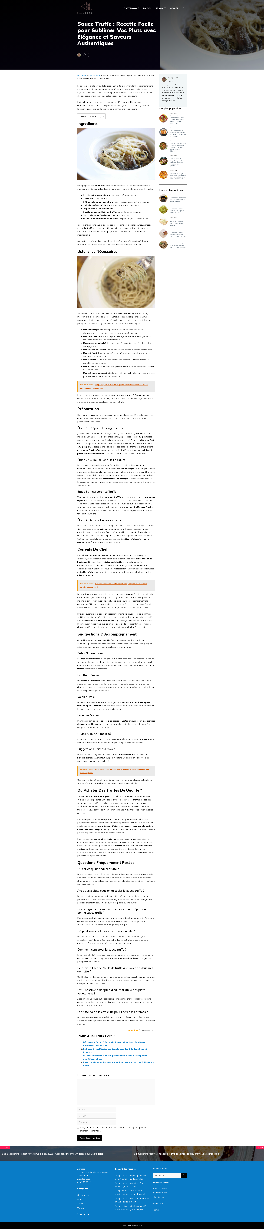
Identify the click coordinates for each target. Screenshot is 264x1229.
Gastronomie (131, 8)
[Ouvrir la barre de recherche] (183, 8)
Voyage (174, 8)
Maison (147, 8)
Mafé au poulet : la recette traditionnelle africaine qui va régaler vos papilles (178, 133)
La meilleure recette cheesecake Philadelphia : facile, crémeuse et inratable (176, 1153)
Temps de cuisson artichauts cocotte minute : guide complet (178, 234)
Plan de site (158, 1197)
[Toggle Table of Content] (101, 116)
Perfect (156, 1210)
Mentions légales (161, 1188)
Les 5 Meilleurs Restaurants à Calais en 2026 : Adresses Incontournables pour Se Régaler (52, 1153)
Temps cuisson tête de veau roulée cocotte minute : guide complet (178, 246)
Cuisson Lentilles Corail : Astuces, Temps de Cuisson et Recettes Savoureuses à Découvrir (178, 147)
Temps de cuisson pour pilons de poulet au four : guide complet (178, 199)
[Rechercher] (184, 1175)
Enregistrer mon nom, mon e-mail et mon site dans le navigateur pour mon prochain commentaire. (114, 1129)
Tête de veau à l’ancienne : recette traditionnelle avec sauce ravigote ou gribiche (176, 162)
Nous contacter (160, 1192)
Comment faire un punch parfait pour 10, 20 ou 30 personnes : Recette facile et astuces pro (177, 119)
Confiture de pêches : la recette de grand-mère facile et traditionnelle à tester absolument (178, 176)
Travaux (161, 8)
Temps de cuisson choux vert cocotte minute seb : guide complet (176, 222)
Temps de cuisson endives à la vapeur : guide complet (177, 210)
